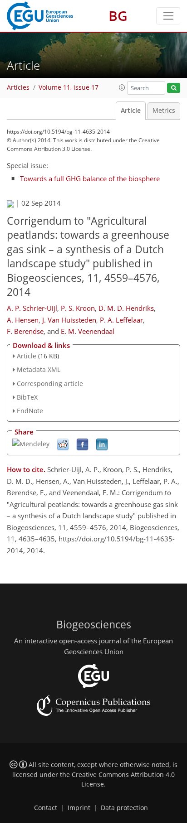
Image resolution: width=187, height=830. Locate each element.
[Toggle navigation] (168, 15)
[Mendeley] (30, 443)
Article (131, 110)
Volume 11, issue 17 (68, 87)
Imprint (79, 808)
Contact (45, 808)
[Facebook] (82, 444)
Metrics (164, 110)
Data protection (124, 808)
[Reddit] (63, 444)
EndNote (30, 410)
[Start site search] (173, 88)
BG (118, 15)
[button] (122, 87)
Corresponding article (50, 383)
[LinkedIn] (102, 444)
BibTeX (27, 397)
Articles (18, 87)
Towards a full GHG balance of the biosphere (90, 178)
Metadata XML (38, 369)
